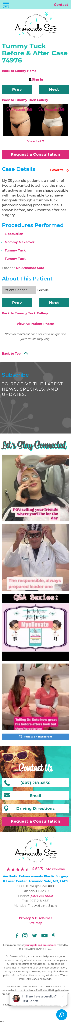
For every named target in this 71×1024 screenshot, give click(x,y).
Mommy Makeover (19, 242)
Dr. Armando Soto (30, 268)
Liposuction (14, 234)
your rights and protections (40, 945)
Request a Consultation (35, 154)
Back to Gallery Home (19, 71)
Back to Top (11, 353)
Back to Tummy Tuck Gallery (25, 100)
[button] (17, 89)
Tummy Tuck (15, 250)
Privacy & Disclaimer (35, 918)
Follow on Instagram (37, 736)
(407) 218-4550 (41, 896)
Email (35, 795)
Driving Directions (35, 808)
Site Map (35, 923)
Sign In (37, 79)
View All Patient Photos (36, 324)
